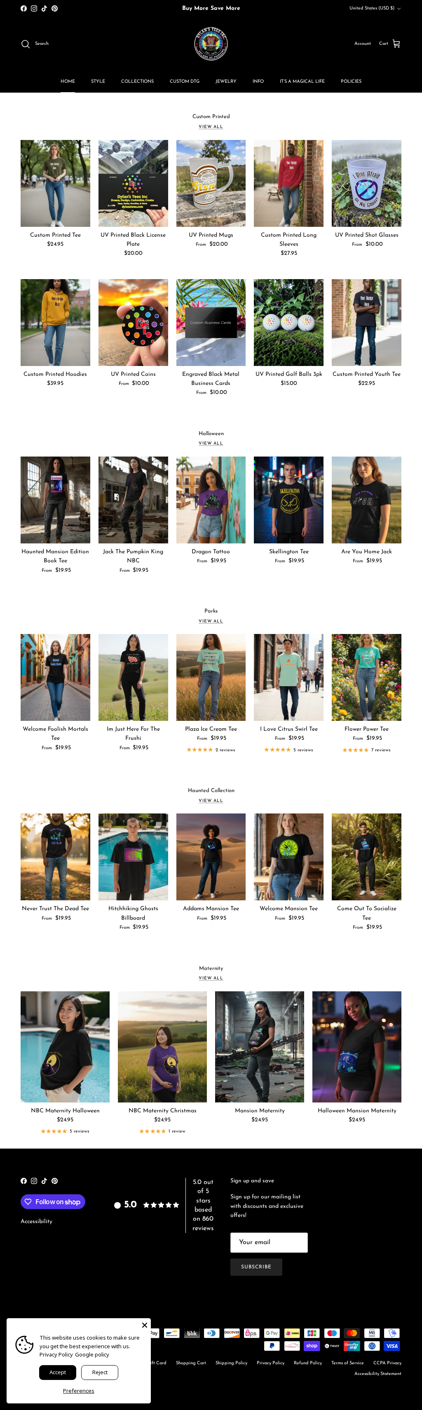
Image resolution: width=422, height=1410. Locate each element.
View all (211, 127)
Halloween (211, 433)
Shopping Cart (191, 1363)
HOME (68, 81)
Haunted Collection (211, 790)
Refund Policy (308, 1363)
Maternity (211, 968)
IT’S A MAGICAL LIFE (302, 81)
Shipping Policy (231, 1363)
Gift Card (156, 1363)
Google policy (92, 1354)
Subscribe (256, 1267)
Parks (211, 611)
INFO (258, 81)
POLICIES (351, 81)
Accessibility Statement (377, 1374)
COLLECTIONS (137, 81)
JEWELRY (226, 81)
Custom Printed (211, 116)
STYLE (98, 81)
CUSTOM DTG (184, 81)
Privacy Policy (270, 1363)
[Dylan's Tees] (211, 44)
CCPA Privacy (387, 1363)
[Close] (145, 1324)
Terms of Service (347, 1363)
